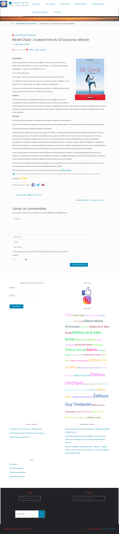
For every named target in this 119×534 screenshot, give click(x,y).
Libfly (99, 350)
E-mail (12, 296)
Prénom (13, 288)
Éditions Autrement (91, 315)
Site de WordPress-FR (17, 476)
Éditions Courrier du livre (87, 368)
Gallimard (102, 315)
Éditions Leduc (34, 50)
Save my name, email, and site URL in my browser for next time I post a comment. (41, 251)
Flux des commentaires (18, 472)
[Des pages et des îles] (3, 4)
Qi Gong (43, 50)
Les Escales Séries (81, 418)
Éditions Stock (98, 345)
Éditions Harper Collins (92, 355)
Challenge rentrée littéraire (82, 397)
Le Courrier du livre (83, 345)
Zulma (99, 368)
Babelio (92, 350)
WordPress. (112, 529)
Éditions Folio (94, 417)
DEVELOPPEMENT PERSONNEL (26, 24)
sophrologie (78, 315)
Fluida (104, 529)
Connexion (13, 464)
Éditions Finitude (89, 384)
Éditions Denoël (75, 350)
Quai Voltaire (84, 327)
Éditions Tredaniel (82, 376)
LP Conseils (78, 321)
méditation (69, 321)
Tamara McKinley (77, 355)
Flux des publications (17, 468)
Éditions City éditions (85, 340)
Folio (68, 315)
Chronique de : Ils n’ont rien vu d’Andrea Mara (26, 429)
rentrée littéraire (84, 412)
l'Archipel (99, 384)
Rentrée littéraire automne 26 (20, 437)
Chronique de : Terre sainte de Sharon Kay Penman (27, 433)
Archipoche (92, 390)
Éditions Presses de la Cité (80, 361)
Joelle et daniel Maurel (73, 429)
